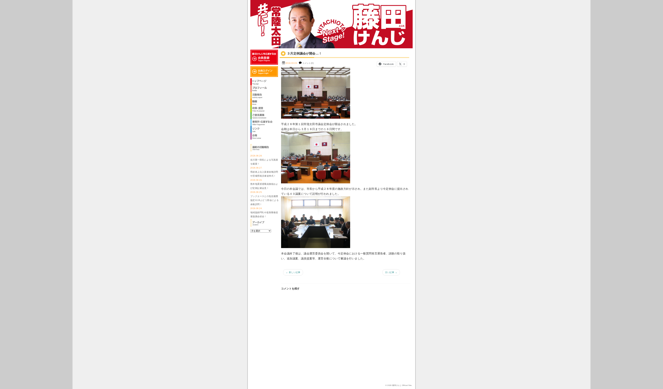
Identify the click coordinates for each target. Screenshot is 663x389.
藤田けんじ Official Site (402, 385)
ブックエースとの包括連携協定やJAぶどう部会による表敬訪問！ (264, 200)
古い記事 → (391, 272)
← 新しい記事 (293, 272)
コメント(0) (308, 63)
